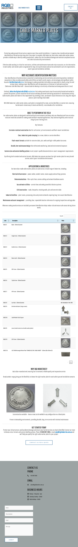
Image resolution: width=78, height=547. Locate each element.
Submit (11, 540)
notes (16, 82)
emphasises (22, 91)
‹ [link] (67, 362)
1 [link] (70, 362)
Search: (61, 216)
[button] (8, 220)
